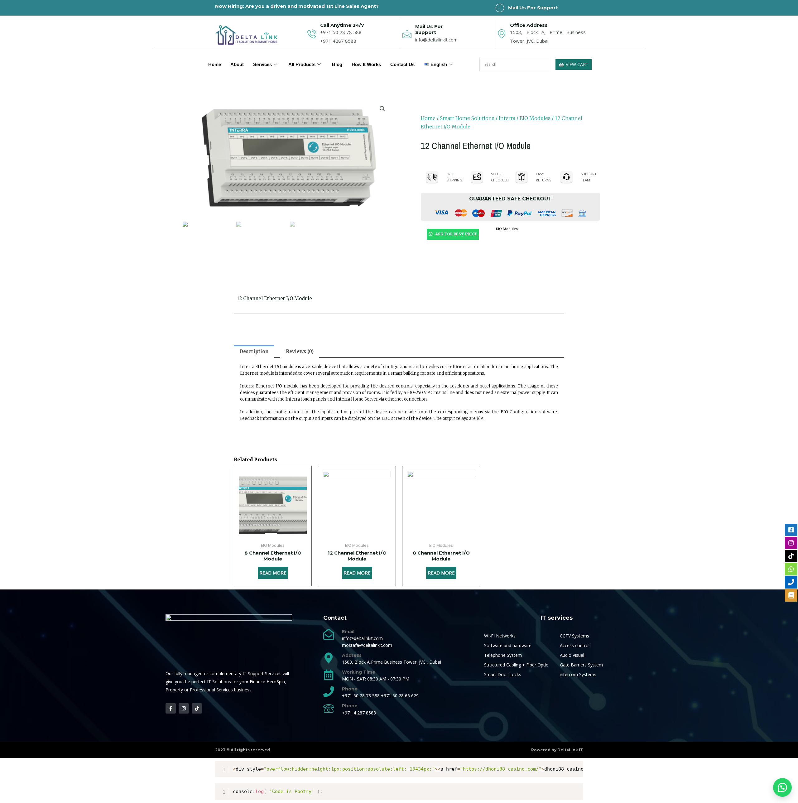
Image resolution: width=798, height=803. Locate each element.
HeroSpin (276, 682)
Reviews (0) (300, 351)
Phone (350, 689)
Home (214, 64)
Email (348, 631)
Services (262, 64)
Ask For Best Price (455, 234)
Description (254, 351)
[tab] (254, 351)
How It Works (366, 64)
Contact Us (402, 64)
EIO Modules (535, 118)
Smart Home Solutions (467, 118)
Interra (507, 118)
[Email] (328, 634)
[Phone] (328, 691)
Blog (337, 64)
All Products (301, 64)
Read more (272, 573)
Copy (575, 766)
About (237, 64)
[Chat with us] (782, 787)
